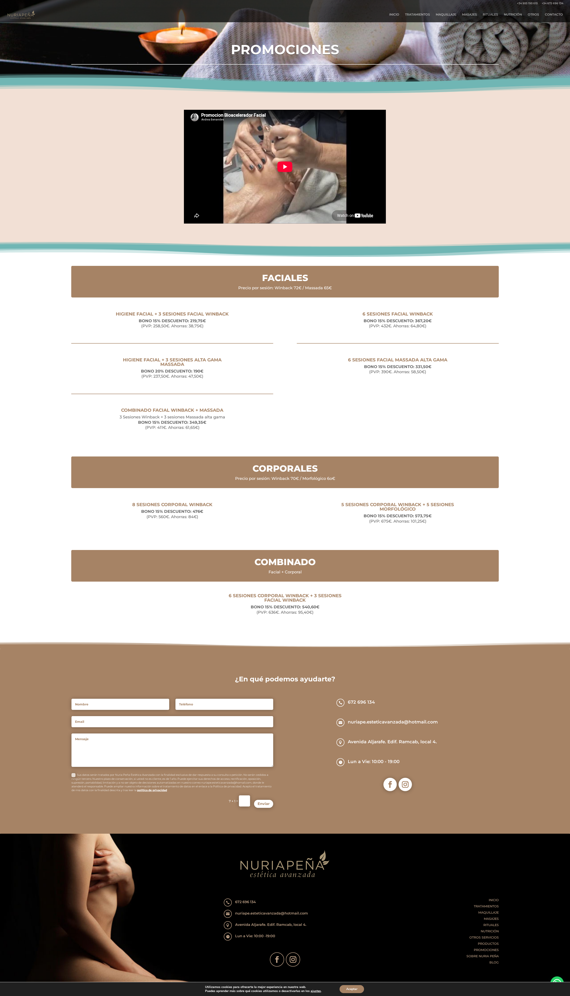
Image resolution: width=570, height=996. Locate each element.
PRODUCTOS (488, 944)
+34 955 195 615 (527, 3)
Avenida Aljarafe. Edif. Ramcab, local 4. (392, 741)
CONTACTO (554, 14)
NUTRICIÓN (513, 14)
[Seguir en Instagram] (405, 784)
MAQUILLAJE (446, 14)
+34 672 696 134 (552, 3)
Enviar (264, 804)
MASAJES (469, 14)
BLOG (494, 962)
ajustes (316, 991)
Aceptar (351, 989)
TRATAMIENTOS (417, 14)
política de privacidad (152, 790)
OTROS (533, 14)
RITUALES (490, 14)
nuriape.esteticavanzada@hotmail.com (393, 722)
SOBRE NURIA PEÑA (482, 956)
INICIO (394, 14)
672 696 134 (361, 702)
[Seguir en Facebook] (390, 784)
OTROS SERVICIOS (484, 937)
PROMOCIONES (486, 950)
